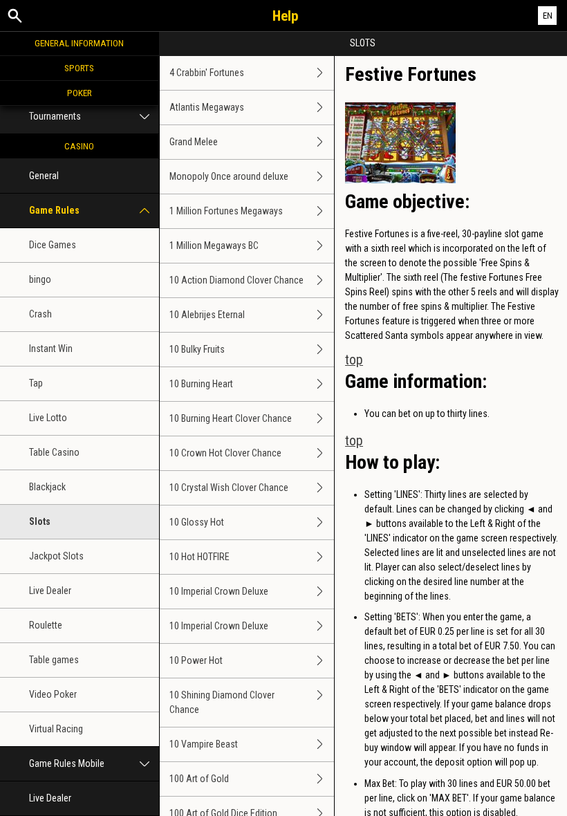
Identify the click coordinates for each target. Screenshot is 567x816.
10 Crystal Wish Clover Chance (228, 487)
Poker (79, 92)
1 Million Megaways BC (214, 245)
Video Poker (53, 694)
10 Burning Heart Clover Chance (230, 418)
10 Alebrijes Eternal (207, 314)
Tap (36, 383)
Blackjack (47, 486)
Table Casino (54, 452)
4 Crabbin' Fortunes (206, 72)
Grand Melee (193, 141)
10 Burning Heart (201, 383)
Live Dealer (50, 590)
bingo (40, 279)
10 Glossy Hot (196, 522)
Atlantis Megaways (206, 107)
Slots (39, 521)
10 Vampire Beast (203, 744)
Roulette (45, 625)
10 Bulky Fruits (197, 349)
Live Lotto (48, 417)
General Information (79, 42)
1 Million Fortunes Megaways (226, 210)
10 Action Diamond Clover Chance (236, 280)
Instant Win (51, 348)
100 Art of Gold (199, 778)
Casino (79, 145)
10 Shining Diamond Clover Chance (222, 702)
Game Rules (54, 210)
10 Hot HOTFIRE (199, 556)
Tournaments (55, 116)
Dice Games (52, 244)
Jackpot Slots (56, 556)
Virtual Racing (56, 728)
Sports (79, 67)
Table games (54, 659)
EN (547, 15)
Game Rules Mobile (66, 763)
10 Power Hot (196, 660)
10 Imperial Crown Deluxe (218, 591)
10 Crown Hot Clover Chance (225, 452)
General (44, 175)
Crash (40, 313)
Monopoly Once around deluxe (228, 176)
